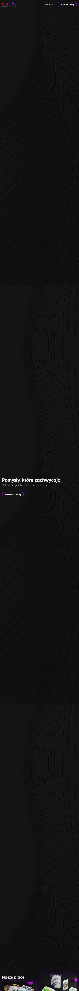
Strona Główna (48, 4)
